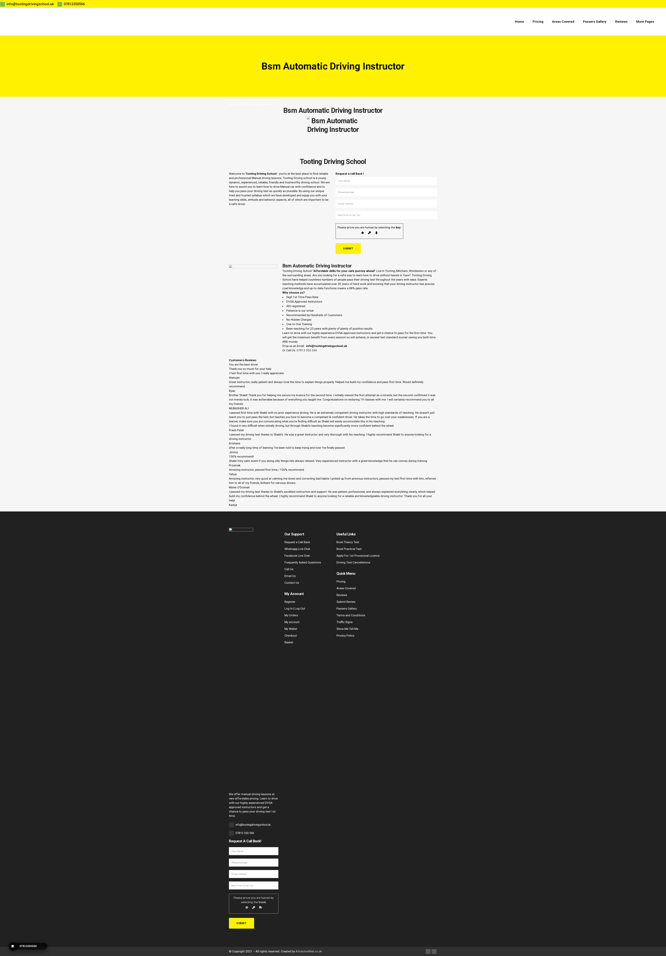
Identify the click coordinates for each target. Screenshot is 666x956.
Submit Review (346, 601)
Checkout (290, 635)
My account (292, 622)
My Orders (291, 615)
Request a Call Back (297, 542)
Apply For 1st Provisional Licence (357, 555)
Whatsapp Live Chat (297, 549)
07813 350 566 (307, 350)
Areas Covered (346, 588)
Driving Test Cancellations (353, 562)
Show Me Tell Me (347, 629)
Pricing (340, 581)
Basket (288, 642)
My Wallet (290, 629)
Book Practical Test (349, 549)
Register (289, 601)
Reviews (341, 595)
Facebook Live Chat (297, 555)
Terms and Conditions (350, 615)
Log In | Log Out (294, 608)
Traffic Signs (344, 622)
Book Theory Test (347, 542)
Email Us (290, 576)
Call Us (288, 569)
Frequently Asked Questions (302, 562)
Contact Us (291, 582)
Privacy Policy (345, 635)
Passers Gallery (346, 608)
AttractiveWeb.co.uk (309, 951)
